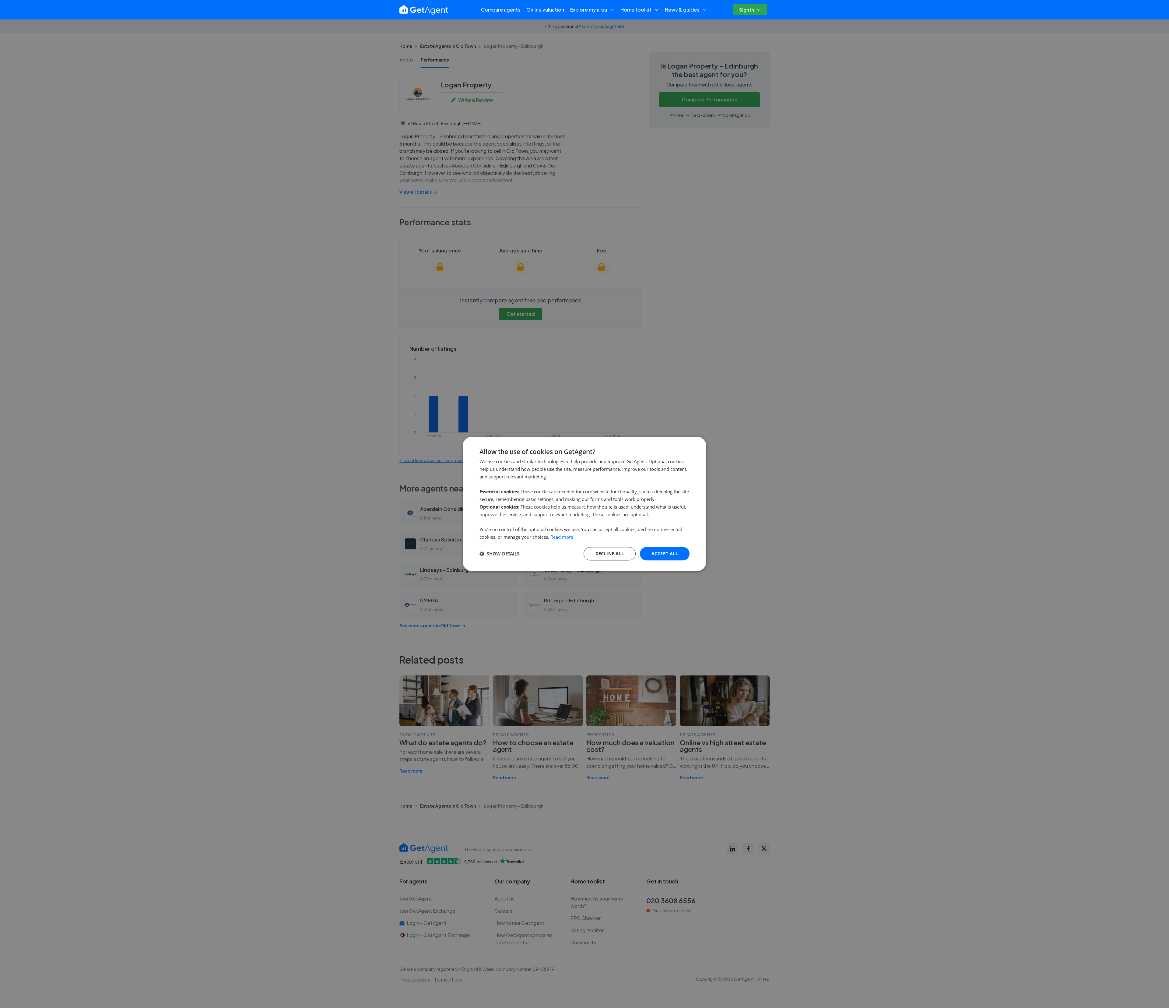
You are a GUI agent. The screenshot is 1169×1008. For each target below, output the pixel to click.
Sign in (746, 9)
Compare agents (500, 9)
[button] (499, 553)
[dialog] (584, 504)
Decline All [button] (609, 553)
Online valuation (545, 9)
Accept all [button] (664, 553)
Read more (561, 537)
